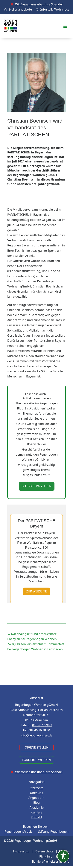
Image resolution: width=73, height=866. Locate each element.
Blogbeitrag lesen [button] (36, 486)
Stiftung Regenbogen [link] (53, 831)
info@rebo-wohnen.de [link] (36, 735)
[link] (37, 4)
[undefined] (63, 856)
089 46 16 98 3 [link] (42, 725)
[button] (65, 26)
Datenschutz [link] (44, 851)
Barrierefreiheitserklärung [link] (50, 861)
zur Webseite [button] (36, 591)
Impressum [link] (21, 851)
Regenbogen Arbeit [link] (18, 831)
